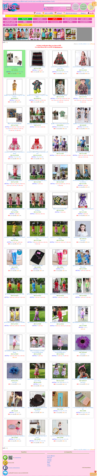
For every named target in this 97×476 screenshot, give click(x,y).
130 (19, 71)
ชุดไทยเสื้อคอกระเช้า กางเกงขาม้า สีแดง (60, 294)
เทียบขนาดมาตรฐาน (71, 13)
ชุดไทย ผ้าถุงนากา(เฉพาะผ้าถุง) (37, 66)
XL (38, 70)
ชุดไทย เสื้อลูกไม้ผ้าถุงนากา (60, 180)
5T (67, 382)
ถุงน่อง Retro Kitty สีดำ (37, 265)
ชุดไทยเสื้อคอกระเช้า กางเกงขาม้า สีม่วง (37, 322)
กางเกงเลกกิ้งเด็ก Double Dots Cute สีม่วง (14, 436)
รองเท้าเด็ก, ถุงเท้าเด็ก (10, 22)
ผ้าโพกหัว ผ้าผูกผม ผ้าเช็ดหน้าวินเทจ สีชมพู (82, 379)
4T (65, 382)
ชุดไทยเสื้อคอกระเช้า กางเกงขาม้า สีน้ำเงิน (37, 294)
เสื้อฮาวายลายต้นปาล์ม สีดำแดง (83, 95)
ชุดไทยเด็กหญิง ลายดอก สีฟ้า (83, 152)
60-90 (17, 268)
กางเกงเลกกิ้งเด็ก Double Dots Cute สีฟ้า (60, 407)
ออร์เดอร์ (59, 13)
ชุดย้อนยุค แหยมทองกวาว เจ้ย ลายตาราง (37, 123)
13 (19, 412)
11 (17, 412)
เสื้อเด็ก (25, 22)
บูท (63, 7)
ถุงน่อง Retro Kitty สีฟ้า (14, 265)
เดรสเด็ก (49, 465)
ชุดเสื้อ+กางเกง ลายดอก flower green (60, 123)
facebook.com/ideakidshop (14, 467)
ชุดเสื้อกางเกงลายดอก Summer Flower (82, 123)
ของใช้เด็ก (70, 22)
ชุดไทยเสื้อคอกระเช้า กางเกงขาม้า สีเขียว (83, 294)
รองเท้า (61, 7)
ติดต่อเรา (83, 13)
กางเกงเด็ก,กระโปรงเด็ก (40, 22)
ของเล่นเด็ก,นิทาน (84, 22)
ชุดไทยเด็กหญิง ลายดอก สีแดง (14, 180)
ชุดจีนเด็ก (55, 19)
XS (62, 98)
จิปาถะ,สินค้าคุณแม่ (10, 24)
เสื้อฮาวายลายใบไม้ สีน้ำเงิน (14, 123)
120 (17, 71)
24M (63, 382)
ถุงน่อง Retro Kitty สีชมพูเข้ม (60, 265)
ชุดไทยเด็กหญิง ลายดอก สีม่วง (60, 152)
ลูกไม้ (65, 7)
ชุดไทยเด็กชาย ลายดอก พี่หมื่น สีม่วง (37, 180)
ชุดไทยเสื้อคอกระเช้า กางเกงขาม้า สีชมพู (60, 322)
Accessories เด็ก (55, 22)
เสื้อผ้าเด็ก (53, 455)
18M (61, 382)
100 (12, 71)
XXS (57, 98)
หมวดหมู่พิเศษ (10, 19)
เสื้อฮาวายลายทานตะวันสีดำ (60, 208)
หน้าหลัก (38, 13)
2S (55, 155)
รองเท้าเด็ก (49, 459)
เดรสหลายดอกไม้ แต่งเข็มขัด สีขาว (60, 379)
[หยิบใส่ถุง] (82, 240)
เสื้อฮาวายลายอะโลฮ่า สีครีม (60, 95)
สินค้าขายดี (25, 19)
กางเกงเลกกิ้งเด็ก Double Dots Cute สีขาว (60, 436)
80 (15, 100)
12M (58, 382)
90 (58, 71)
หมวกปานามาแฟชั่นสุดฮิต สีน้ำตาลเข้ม (37, 407)
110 (15, 71)
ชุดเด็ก (48, 464)
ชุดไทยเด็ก (40, 19)
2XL (58, 102)
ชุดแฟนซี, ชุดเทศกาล (69, 19)
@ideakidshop (50, 16)
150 (19, 157)
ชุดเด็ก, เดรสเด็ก (85, 19)
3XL (16, 130)
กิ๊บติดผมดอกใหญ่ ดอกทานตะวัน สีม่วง (82, 350)
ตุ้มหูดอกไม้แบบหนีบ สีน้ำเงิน (14, 379)
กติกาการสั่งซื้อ (49, 13)
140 (22, 71)
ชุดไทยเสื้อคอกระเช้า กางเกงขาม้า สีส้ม (14, 294)
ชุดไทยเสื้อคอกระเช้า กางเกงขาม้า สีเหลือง (14, 322)
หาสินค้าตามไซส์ (25, 24)
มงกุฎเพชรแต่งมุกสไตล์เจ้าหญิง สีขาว (83, 237)
